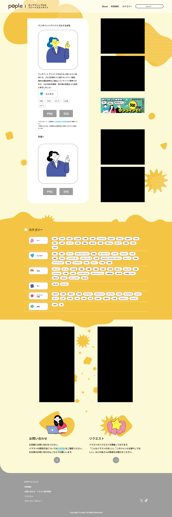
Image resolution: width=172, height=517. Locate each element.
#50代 (133, 243)
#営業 (68, 263)
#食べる (118, 269)
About (105, 6)
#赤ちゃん (109, 243)
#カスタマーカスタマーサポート (111, 258)
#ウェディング (99, 294)
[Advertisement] (123, 36)
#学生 (54, 243)
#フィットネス (74, 278)
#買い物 (92, 243)
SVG (66, 113)
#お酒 (96, 258)
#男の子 (128, 239)
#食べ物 (55, 284)
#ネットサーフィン (97, 273)
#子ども (119, 239)
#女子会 (73, 269)
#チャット (127, 258)
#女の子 (111, 239)
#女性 (41, 101)
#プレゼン (124, 254)
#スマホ (115, 254)
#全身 (62, 243)
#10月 (70, 298)
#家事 (135, 269)
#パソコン (64, 284)
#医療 (100, 243)
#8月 (83, 298)
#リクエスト (101, 239)
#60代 (55, 247)
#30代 (69, 239)
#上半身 (66, 101)
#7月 (77, 298)
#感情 (85, 239)
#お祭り (98, 298)
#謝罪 (54, 258)
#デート (55, 298)
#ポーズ (57, 101)
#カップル (127, 269)
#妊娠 (65, 273)
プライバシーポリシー (33, 501)
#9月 (90, 298)
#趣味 (81, 269)
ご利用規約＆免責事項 (60, 121)
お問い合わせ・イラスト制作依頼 (37, 491)
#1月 (63, 298)
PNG (50, 113)
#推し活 (84, 278)
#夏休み (106, 298)
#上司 (132, 254)
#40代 (62, 258)
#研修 (135, 258)
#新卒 (62, 254)
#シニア (69, 243)
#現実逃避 (109, 273)
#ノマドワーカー (72, 258)
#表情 (126, 243)
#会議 (93, 254)
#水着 (114, 298)
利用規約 (115, 6)
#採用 (54, 254)
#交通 (54, 305)
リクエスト (28, 496)
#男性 (92, 239)
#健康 (85, 243)
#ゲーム (65, 269)
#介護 (77, 243)
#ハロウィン (123, 298)
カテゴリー (127, 6)
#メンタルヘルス (83, 273)
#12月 (119, 294)
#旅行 (63, 294)
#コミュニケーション (82, 254)
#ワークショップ (58, 263)
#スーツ (42, 106)
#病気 (103, 269)
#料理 (110, 269)
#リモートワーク (86, 258)
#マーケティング (104, 254)
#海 (61, 305)
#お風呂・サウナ (129, 273)
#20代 (49, 101)
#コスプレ (134, 298)
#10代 (136, 239)
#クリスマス (128, 294)
